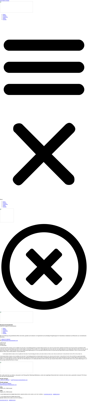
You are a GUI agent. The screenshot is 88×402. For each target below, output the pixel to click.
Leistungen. (5, 17)
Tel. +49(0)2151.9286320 (5, 383)
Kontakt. (5, 19)
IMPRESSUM (56, 394)
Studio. (4, 18)
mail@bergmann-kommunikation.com (19, 379)
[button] (44, 110)
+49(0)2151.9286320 (4, 379)
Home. (4, 14)
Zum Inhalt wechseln (4, 0)
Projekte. (5, 15)
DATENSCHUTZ (48, 394)
